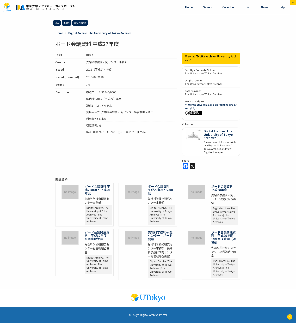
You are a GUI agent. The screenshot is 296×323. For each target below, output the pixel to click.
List (248, 7)
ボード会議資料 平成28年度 (223, 188)
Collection (228, 7)
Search (207, 7)
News (264, 7)
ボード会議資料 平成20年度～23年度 (160, 189)
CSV (57, 23)
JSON (67, 23)
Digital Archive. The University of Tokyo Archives (99, 33)
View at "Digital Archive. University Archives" (211, 58)
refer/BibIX (80, 23)
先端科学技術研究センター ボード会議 (160, 235)
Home (189, 7)
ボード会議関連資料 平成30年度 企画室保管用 (97, 235)
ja (293, 2)
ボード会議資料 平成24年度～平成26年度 (97, 189)
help (282, 7)
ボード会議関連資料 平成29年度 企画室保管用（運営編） (223, 237)
